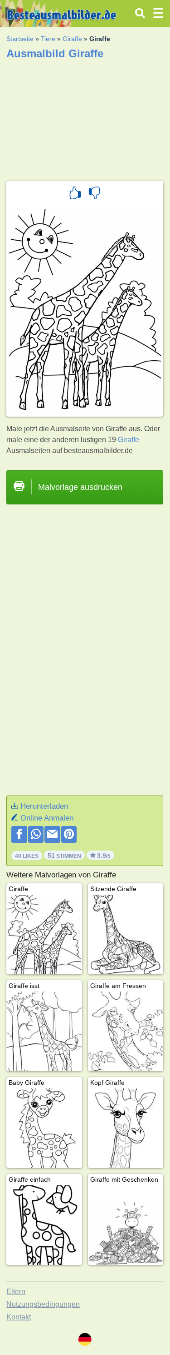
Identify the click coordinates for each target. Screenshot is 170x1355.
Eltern (15, 1291)
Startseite (20, 38)
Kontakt (18, 1317)
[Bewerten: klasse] (75, 194)
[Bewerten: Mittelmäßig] (94, 194)
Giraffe (72, 38)
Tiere (48, 38)
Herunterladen (44, 806)
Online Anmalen (46, 818)
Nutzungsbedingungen (43, 1304)
